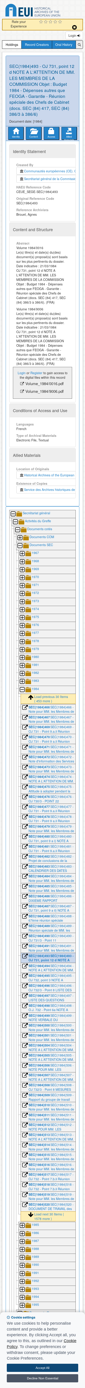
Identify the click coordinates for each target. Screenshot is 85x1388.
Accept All (42, 1368)
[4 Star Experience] (55, 22)
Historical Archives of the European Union (53, 475)
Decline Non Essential (42, 1378)
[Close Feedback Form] (74, 27)
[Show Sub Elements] (19, 538)
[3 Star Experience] (51, 22)
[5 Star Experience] (60, 22)
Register (36, 373)
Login (72, 35)
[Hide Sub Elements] (13, 514)
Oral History (63, 44)
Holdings (12, 44)
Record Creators (37, 44)
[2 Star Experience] (46, 22)
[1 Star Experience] (41, 22)
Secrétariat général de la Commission (51, 178)
